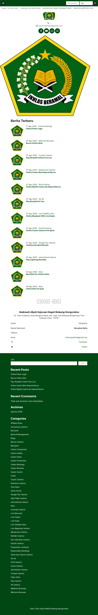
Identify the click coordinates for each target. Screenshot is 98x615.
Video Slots (15, 577)
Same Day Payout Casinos (22, 555)
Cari (12, 359)
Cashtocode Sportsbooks (37, 245)
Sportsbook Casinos (19, 570)
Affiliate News (16, 423)
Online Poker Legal (34, 128)
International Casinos (47, 257)
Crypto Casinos (17, 479)
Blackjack (15, 446)
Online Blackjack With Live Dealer (40, 216)
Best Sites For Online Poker (37, 274)
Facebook (83, 342)
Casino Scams (16, 472)
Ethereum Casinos (18, 483)
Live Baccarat (16, 513)
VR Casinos (15, 585)
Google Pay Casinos (47, 243)
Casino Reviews (17, 468)
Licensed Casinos (18, 509)
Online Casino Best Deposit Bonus (41, 172)
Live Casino (15, 517)
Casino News (16, 457)
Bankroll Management (20, 434)
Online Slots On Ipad (35, 289)
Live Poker (15, 521)
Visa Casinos (16, 581)
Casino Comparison (19, 449)
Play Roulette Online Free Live (39, 158)
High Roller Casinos (19, 498)
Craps (13, 476)
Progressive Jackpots (20, 547)
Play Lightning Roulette (36, 260)
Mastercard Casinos (47, 170)
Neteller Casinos (17, 536)
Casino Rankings (45, 126)
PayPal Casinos (45, 228)
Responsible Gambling (20, 551)
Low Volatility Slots (46, 213)
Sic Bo (41, 199)
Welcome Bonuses (46, 141)
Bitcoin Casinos (17, 442)
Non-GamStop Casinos (20, 540)
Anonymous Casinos (19, 427)
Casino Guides (17, 453)
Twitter (84, 347)
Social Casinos (17, 566)
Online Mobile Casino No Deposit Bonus (43, 187)
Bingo (13, 438)
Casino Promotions (18, 461)
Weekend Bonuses (18, 588)
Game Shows (16, 491)
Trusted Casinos (45, 155)
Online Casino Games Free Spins (40, 230)
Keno (41, 272)
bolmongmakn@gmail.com (51, 26)
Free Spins (15, 487)
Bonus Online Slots (34, 143)
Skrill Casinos (44, 184)
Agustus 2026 (16, 412)
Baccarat (14, 430)
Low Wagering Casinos (20, 528)
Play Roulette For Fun (35, 201)
